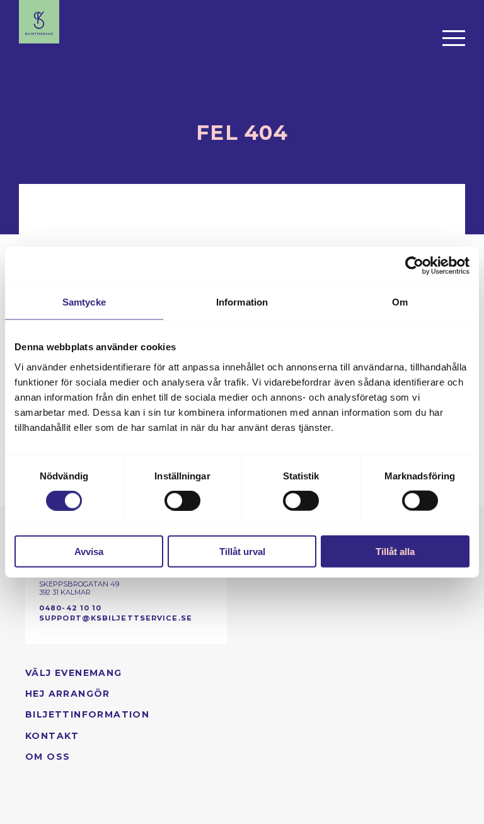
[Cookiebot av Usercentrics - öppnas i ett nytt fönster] (414, 265)
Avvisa (88, 551)
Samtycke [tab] (84, 302)
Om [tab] (400, 302)
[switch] (182, 501)
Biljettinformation (87, 714)
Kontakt (52, 735)
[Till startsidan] (39, 21)
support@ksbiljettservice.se (115, 618)
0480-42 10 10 (70, 608)
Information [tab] (242, 302)
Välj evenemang (73, 672)
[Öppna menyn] (454, 38)
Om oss (47, 756)
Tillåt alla (395, 551)
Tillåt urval (242, 551)
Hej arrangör (67, 693)
